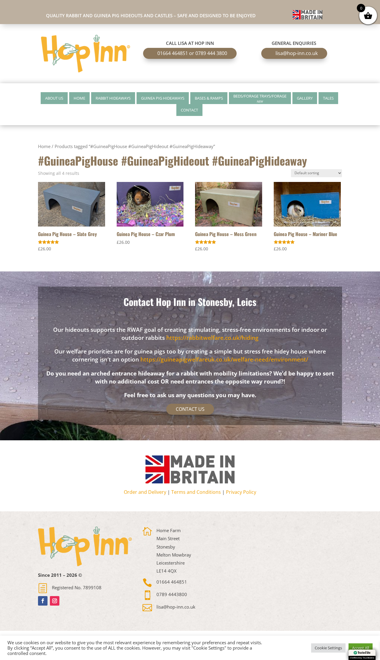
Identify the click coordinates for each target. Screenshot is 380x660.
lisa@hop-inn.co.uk (297, 53)
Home (79, 98)
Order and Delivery (145, 492)
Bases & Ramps (209, 98)
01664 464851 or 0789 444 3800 (192, 53)
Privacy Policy (241, 492)
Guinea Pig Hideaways (162, 98)
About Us (54, 98)
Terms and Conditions (196, 492)
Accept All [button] (360, 647)
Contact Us (190, 409)
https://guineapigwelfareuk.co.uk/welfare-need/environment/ (224, 359)
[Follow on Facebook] (43, 601)
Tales (328, 98)
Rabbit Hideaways (113, 98)
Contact (189, 110)
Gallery (305, 98)
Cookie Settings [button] (328, 647)
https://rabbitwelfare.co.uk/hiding (212, 338)
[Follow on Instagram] (54, 601)
